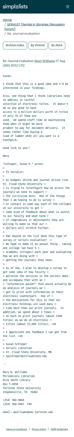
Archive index (15, 45)
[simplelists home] (14, 7)
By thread (38, 45)
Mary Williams (44, 61)
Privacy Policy (39, 429)
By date (56, 45)
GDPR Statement (59, 429)
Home (7, 20)
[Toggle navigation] (67, 6)
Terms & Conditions (16, 429)
